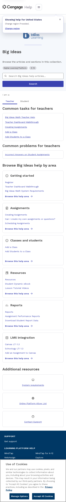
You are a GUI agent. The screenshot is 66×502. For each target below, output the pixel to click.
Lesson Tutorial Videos (17, 288)
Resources (10, 279)
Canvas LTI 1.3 (12, 344)
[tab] (9, 101)
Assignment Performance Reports (22, 316)
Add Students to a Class (18, 137)
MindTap (8, 453)
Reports (9, 312)
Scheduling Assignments (17, 223)
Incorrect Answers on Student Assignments (27, 154)
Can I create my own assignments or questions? (30, 219)
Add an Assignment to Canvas (20, 353)
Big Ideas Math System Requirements (24, 191)
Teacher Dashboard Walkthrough (22, 122)
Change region (12, 28)
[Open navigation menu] (39, 7)
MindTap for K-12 (44, 453)
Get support (10, 441)
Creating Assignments (16, 127)
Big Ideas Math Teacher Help (20, 117)
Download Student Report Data (21, 320)
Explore (39, 457)
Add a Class (11, 132)
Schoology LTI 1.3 (14, 348)
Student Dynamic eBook (17, 284)
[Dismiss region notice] (60, 19)
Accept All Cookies (43, 496)
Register (9, 182)
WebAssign (9, 457)
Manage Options (19, 496)
